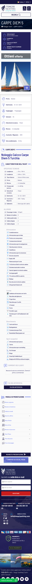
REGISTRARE (16, 493)
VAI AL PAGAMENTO (15, 548)
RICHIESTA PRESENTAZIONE (14, 454)
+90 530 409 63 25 (7, 507)
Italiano (22, 2)
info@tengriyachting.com (20, 516)
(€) (28, 2)
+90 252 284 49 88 (22, 507)
